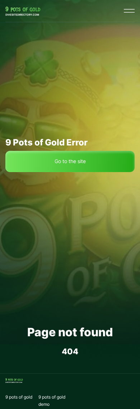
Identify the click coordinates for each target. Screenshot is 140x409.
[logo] (23, 10)
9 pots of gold (18, 397)
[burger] (129, 10)
